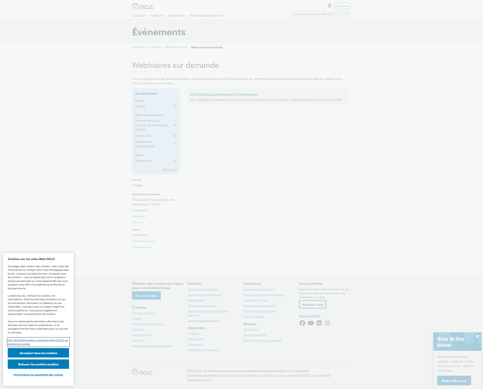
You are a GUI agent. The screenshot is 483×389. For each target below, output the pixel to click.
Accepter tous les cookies (38, 353)
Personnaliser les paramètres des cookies (38, 374)
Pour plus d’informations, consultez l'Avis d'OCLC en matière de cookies (38, 341)
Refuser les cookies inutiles (38, 364)
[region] (38, 319)
